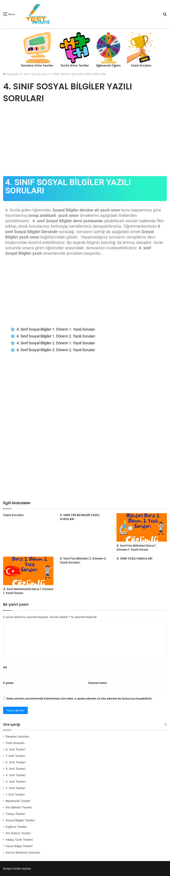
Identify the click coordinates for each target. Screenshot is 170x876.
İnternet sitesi (97, 682)
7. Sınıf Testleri (15, 755)
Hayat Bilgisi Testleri (19, 846)
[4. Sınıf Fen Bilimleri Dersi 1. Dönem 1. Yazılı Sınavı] (142, 527)
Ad (5, 667)
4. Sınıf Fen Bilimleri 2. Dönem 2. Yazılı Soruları (83, 560)
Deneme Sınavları (17, 736)
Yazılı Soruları (13, 515)
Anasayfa (12, 74)
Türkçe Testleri (15, 813)
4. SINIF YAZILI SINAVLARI (134, 558)
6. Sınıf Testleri (16, 762)
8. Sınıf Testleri (15, 749)
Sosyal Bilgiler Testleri (20, 820)
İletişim (7, 868)
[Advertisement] (85, 141)
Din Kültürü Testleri (18, 833)
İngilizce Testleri (16, 826)
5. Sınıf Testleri (15, 768)
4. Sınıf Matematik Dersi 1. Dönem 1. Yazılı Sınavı (28, 591)
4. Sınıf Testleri (16, 775)
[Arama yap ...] (165, 15)
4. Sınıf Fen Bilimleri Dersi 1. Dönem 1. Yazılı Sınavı (136, 548)
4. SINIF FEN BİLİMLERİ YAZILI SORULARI (80, 517)
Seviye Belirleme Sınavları (23, 852)
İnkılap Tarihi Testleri (19, 839)
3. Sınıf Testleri (16, 781)
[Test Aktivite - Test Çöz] (37, 14)
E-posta (8, 682)
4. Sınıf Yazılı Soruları (34, 74)
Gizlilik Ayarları (22, 868)
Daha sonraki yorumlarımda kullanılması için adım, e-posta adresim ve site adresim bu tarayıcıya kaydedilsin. (80, 698)
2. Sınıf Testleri (15, 788)
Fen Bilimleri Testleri (19, 807)
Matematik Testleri (18, 801)
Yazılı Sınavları (15, 743)
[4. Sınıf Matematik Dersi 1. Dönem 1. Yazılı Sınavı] (28, 571)
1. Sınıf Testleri (15, 794)
